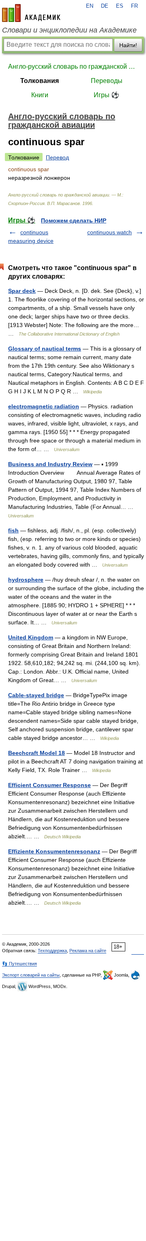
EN (89, 6)
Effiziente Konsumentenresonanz (54, 851)
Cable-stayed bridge (36, 695)
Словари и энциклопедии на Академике (69, 30)
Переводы (106, 80)
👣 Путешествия (19, 963)
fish (13, 530)
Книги (39, 95)
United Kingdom (30, 637)
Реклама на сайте (87, 950)
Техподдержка (52, 950)
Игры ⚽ (106, 95)
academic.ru (31, 13)
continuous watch (109, 232)
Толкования (39, 80)
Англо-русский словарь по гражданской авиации (73, 66)
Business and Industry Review (50, 464)
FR (134, 6)
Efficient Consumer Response (49, 785)
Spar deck (22, 291)
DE (104, 6)
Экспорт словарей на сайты (31, 975)
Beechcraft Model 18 (36, 753)
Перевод (57, 157)
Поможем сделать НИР (73, 220)
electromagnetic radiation (43, 406)
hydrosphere (25, 579)
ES (119, 6)
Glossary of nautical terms (44, 348)
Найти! (128, 45)
